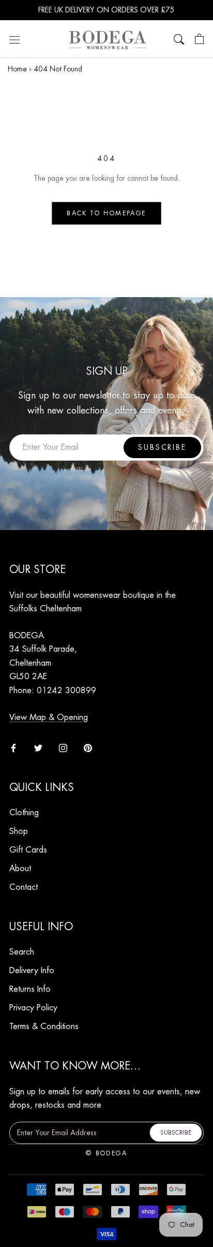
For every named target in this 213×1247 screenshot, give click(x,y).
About (20, 868)
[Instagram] (63, 747)
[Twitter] (38, 747)
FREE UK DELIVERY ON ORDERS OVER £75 (106, 9)
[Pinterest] (88, 747)
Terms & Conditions (44, 1026)
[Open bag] (199, 39)
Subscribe (162, 447)
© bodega (106, 1153)
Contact (23, 887)
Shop (18, 831)
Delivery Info (31, 970)
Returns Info (30, 989)
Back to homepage (106, 213)
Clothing (24, 813)
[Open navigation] (14, 39)
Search (21, 952)
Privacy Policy (33, 1008)
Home (17, 68)
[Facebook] (13, 747)
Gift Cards (28, 850)
